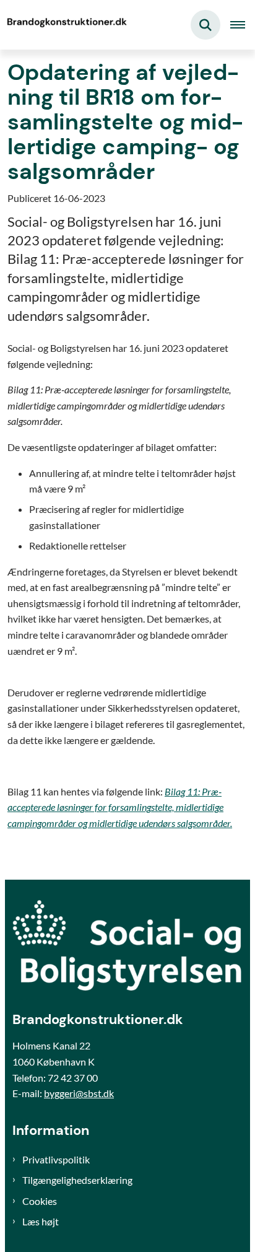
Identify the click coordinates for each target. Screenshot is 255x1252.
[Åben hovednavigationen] (242, 24)
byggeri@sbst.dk (79, 1093)
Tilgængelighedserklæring (77, 1180)
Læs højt (40, 1221)
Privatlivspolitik (56, 1159)
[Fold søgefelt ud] (205, 25)
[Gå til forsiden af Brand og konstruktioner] (65, 24)
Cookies (39, 1201)
